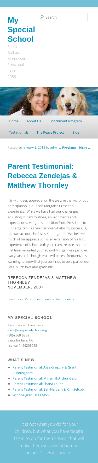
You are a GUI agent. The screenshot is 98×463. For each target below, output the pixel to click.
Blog (75, 132)
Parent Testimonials (39, 299)
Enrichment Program (65, 121)
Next (85, 147)
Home (14, 121)
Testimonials (18, 132)
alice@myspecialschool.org (27, 330)
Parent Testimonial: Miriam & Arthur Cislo (45, 378)
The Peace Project (50, 132)
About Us (34, 121)
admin (54, 147)
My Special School (21, 29)
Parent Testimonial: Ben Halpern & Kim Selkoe (48, 389)
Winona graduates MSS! (31, 395)
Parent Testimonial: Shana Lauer (38, 383)
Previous (67, 147)
